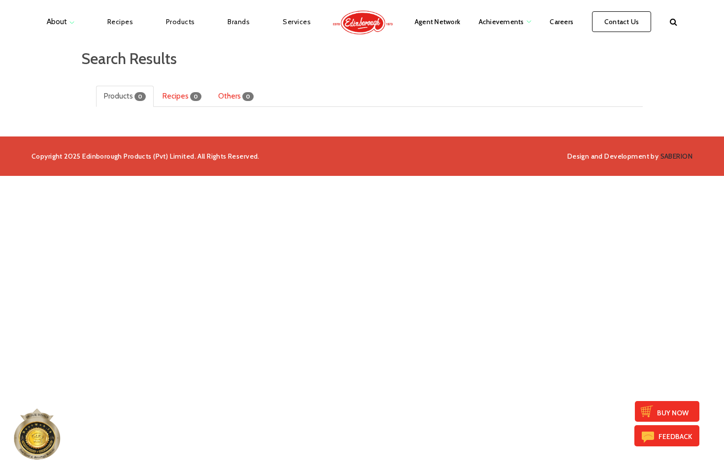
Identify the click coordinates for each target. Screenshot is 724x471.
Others (234, 96)
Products (123, 96)
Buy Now (673, 412)
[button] (673, 22)
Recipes (180, 96)
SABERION (676, 156)
